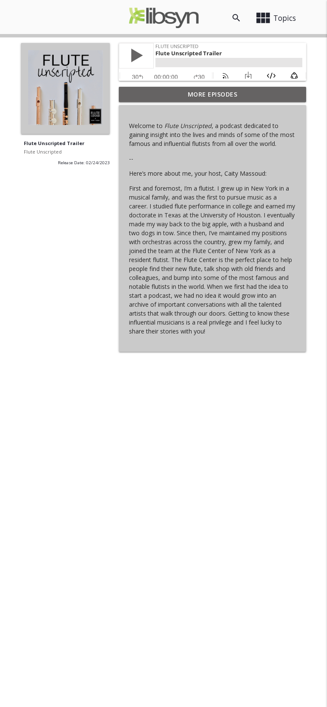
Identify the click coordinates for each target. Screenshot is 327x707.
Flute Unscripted (43, 151)
